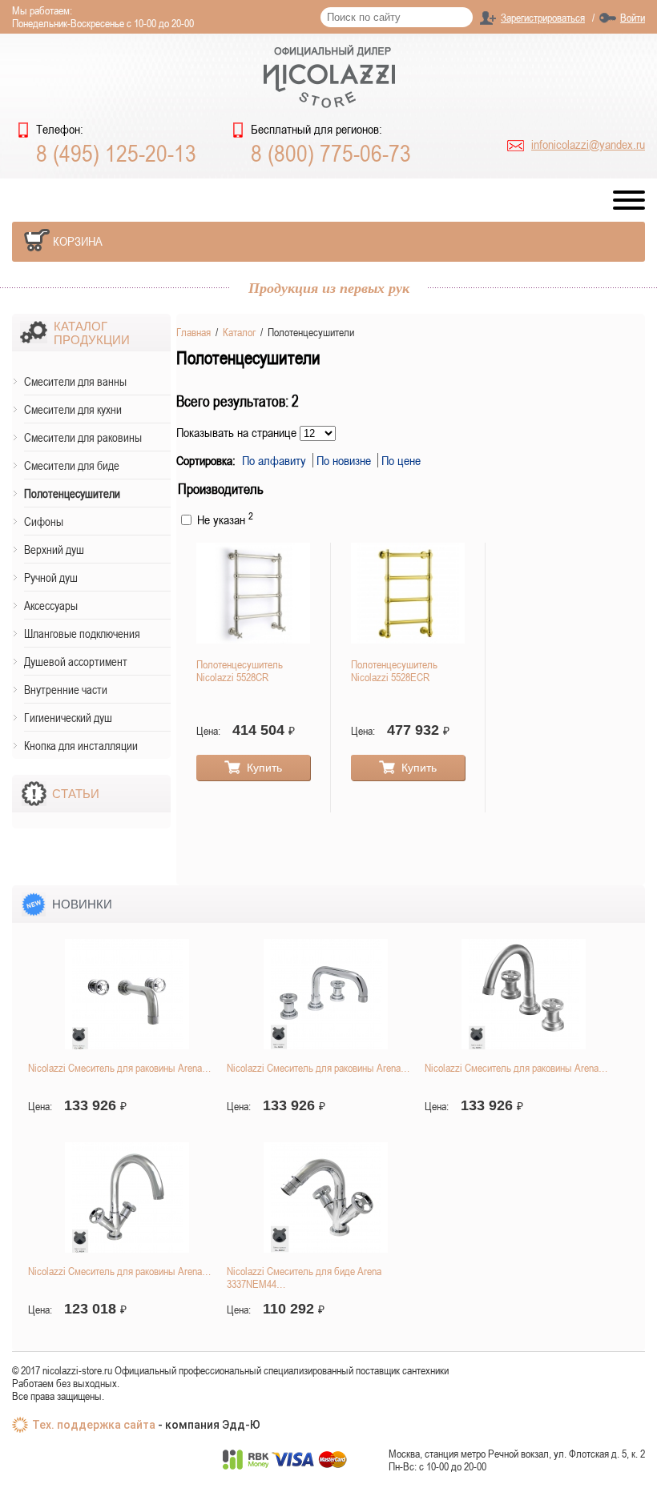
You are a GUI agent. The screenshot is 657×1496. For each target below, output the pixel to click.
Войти (632, 17)
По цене (401, 460)
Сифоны (43, 521)
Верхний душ (54, 549)
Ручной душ (51, 577)
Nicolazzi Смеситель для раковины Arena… (119, 1067)
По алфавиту (275, 460)
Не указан (223, 519)
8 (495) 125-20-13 (116, 152)
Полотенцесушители (72, 493)
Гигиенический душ (68, 717)
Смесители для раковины (83, 437)
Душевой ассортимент (75, 661)
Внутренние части (65, 689)
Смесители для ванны (75, 381)
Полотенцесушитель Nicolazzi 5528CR (239, 671)
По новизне (345, 460)
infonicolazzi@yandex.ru (588, 144)
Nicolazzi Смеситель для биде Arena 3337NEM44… (304, 1277)
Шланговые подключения (82, 633)
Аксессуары (51, 605)
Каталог (239, 332)
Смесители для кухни (73, 409)
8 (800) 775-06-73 (331, 152)
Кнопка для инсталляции (81, 745)
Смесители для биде (71, 465)
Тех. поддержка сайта (93, 1424)
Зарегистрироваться (543, 17)
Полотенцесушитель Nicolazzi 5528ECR (394, 671)
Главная (193, 332)
